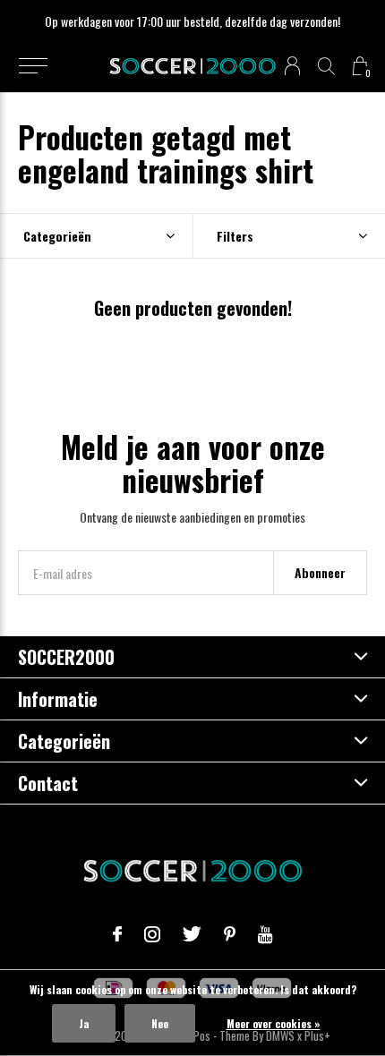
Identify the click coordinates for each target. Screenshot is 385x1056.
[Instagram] (152, 934)
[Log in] (292, 66)
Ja (84, 1023)
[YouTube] (265, 934)
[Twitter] (192, 934)
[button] (33, 66)
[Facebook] (117, 934)
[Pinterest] (229, 934)
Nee (159, 1023)
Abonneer (320, 572)
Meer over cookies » (274, 1023)
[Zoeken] (326, 66)
